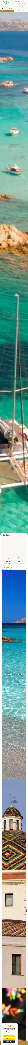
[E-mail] (18, 558)
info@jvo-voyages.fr (19, 563)
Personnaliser (9, 1041)
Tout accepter (9, 1035)
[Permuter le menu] (2, 8)
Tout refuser (9, 1038)
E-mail (18, 561)
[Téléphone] (8, 558)
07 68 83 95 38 (18, 1)
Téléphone (8, 561)
